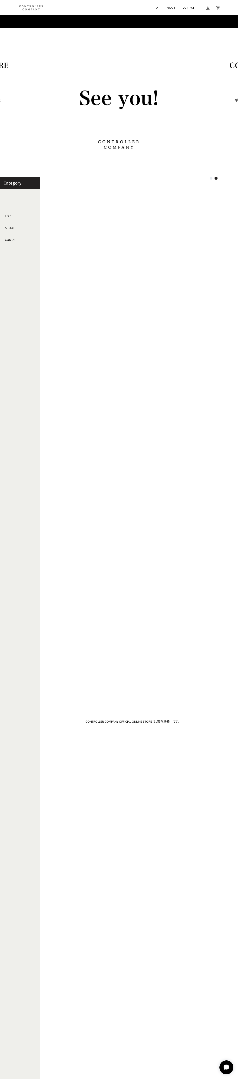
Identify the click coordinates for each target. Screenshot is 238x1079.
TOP (156, 8)
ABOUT (171, 8)
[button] (211, 178)
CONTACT (188, 8)
